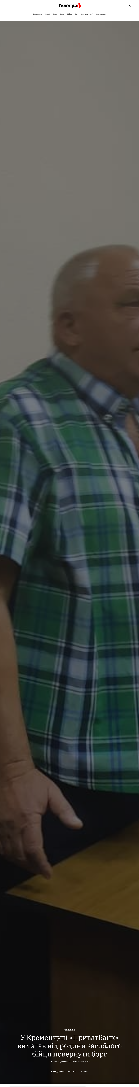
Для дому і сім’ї (87, 14)
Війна (69, 14)
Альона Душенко (56, 1071)
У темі (47, 14)
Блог (76, 14)
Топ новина (37, 14)
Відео (62, 14)
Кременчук (69, 1030)
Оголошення (101, 14)
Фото (55, 14)
